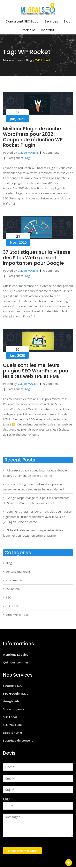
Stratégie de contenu (18, 740)
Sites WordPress (17, 614)
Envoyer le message (22, 851)
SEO (8, 597)
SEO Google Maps (15, 693)
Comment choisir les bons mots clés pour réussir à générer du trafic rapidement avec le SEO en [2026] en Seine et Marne (37, 516)
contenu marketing (18, 571)
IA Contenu (13, 589)
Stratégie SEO (13, 686)
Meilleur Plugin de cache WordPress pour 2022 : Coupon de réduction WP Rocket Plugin (33, 136)
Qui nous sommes (16, 662)
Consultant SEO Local (22, 21)
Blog (67, 21)
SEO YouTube (12, 725)
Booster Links (13, 733)
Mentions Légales (15, 654)
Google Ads (11, 701)
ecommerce (14, 580)
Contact (47, 30)
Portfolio (28, 30)
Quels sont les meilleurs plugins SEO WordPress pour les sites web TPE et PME (36, 370)
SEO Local (12, 606)
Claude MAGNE (28, 152)
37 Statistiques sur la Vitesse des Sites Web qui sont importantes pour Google (37, 257)
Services (51, 21)
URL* (8, 799)
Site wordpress (13, 709)
